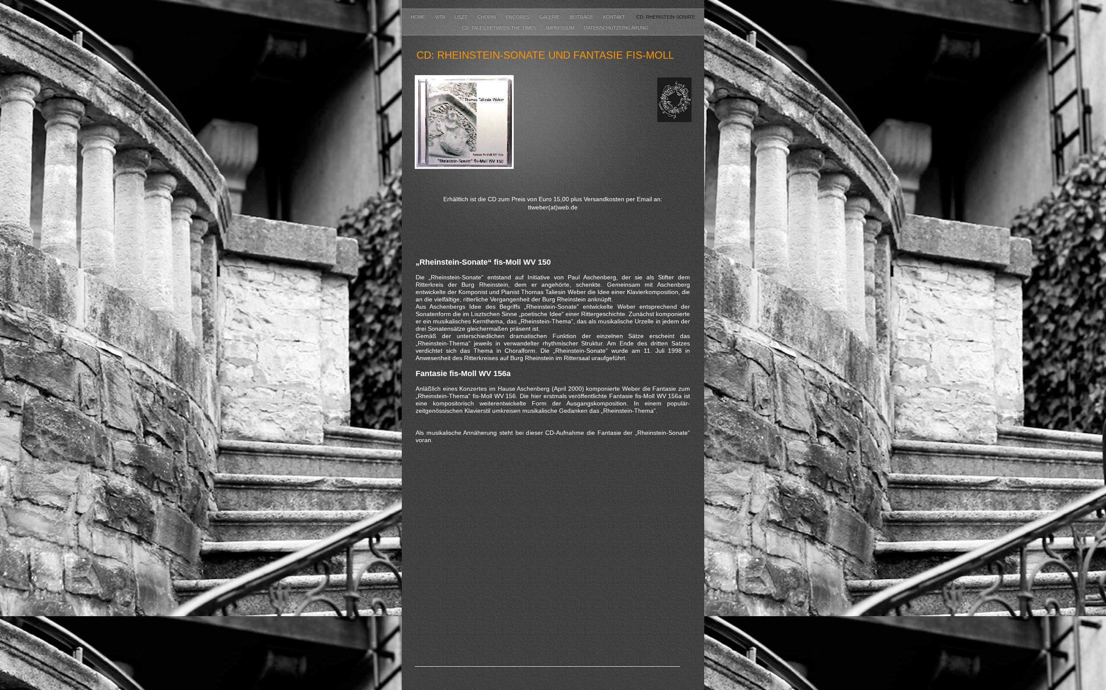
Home (418, 16)
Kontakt (614, 16)
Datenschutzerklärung (616, 27)
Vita (440, 16)
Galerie (550, 16)
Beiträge (581, 16)
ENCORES (518, 16)
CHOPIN (487, 16)
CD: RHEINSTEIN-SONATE (665, 16)
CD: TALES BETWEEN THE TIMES (497, 27)
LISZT (461, 16)
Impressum (560, 27)
